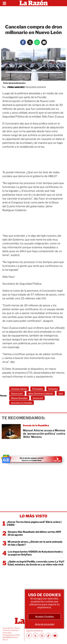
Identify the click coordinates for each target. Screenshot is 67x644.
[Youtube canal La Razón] (55, 635)
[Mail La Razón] (44, 42)
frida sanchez (16, 87)
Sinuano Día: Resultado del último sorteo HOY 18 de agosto (34, 533)
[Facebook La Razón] (23, 42)
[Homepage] (33, 3)
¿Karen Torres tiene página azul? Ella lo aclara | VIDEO (34, 523)
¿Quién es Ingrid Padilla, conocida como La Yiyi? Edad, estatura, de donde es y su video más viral (36, 563)
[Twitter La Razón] (30, 42)
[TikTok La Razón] (48, 635)
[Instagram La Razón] (42, 635)
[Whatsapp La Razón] (37, 42)
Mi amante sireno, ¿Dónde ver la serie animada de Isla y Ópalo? (35, 543)
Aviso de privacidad (44, 624)
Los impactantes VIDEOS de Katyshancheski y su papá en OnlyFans (35, 553)
